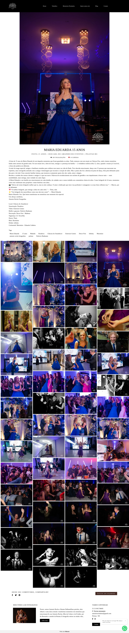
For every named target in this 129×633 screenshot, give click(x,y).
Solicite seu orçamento (106, 593)
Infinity (91, 233)
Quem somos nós (85, 6)
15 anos (24, 233)
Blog (96, 6)
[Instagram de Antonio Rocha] (95, 619)
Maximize (100, 233)
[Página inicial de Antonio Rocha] (17, 6)
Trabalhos (54, 6)
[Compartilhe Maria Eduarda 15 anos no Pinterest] (20, 595)
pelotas (31, 236)
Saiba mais (45, 620)
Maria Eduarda (14, 233)
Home (44, 6)
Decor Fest (82, 233)
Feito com (64, 631)
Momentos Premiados (69, 6)
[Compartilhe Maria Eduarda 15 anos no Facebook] (12, 595)
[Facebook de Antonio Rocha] (92, 619)
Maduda (32, 233)
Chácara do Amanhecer (54, 233)
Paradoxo (41, 233)
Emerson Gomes (70, 233)
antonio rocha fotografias (18, 236)
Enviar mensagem (99, 611)
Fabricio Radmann (42, 236)
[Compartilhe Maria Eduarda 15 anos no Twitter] (16, 595)
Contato (106, 6)
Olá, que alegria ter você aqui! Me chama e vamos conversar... (112, 621)
